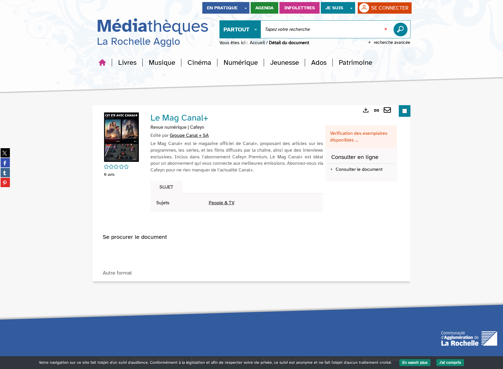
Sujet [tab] (166, 187)
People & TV (221, 203)
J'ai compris (450, 362)
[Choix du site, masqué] (245, 8)
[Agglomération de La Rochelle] (469, 338)
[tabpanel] (236, 203)
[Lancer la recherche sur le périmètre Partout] (401, 29)
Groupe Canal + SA (189, 135)
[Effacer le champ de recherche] (386, 29)
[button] (127, 62)
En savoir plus (415, 362)
